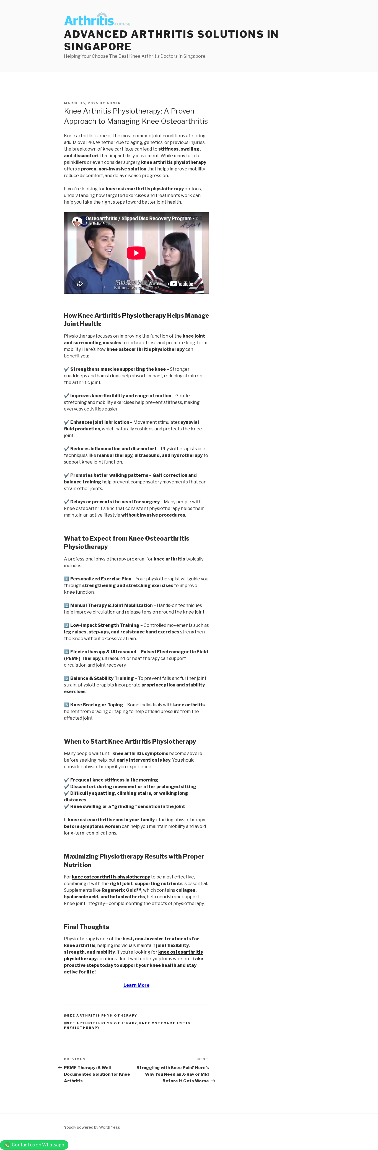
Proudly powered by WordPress (91, 1127)
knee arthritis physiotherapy (100, 1015)
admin (114, 103)
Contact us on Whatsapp (38, 1145)
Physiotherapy (144, 315)
